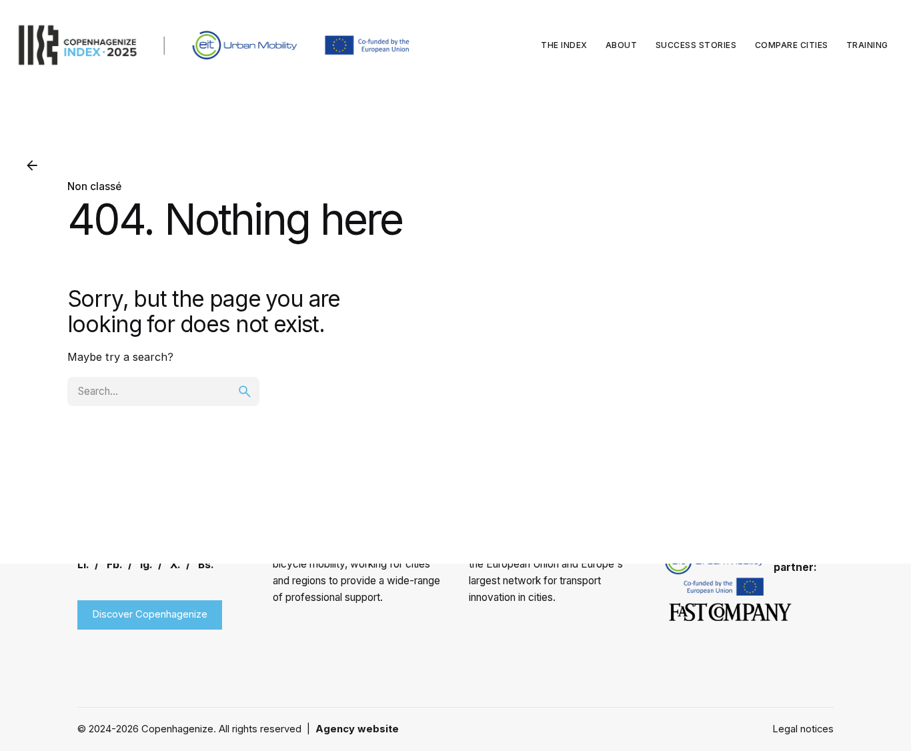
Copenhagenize (177, 729)
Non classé (94, 186)
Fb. (115, 564)
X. (175, 564)
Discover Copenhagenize (149, 614)
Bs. (206, 564)
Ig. (146, 564)
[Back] (32, 165)
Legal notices (803, 729)
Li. (83, 564)
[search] (244, 391)
